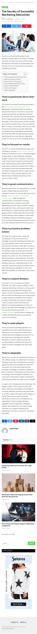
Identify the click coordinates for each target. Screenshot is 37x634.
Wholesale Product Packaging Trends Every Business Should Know (17, 496)
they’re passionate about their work (17, 107)
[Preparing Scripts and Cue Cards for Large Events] (18, 453)
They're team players (10, 88)
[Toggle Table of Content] (24, 74)
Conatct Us (14, 622)
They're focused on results (12, 79)
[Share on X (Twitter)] (16, 26)
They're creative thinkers (11, 86)
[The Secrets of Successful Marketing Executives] (18, 41)
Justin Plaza (10, 19)
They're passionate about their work (15, 77)
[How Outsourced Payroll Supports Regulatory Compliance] (18, 512)
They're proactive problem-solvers (14, 83)
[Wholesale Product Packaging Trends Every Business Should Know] (18, 482)
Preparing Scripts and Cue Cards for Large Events (17, 467)
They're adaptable (9, 90)
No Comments (8, 21)
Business (5, 7)
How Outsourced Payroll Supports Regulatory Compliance (18, 525)
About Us (23, 622)
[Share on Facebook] (6, 26)
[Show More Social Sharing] (33, 26)
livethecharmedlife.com (8, 628)
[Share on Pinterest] (26, 26)
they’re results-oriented (25, 151)
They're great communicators (13, 81)
